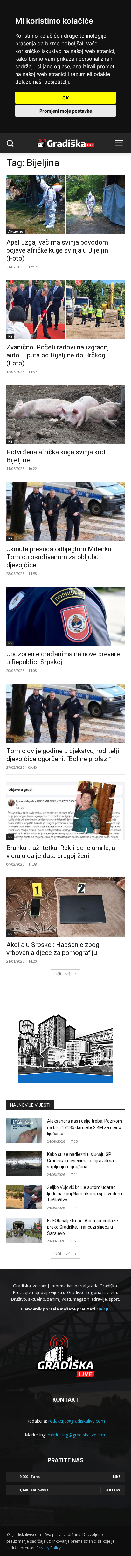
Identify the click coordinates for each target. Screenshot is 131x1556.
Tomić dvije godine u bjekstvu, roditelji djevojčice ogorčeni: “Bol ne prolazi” (62, 755)
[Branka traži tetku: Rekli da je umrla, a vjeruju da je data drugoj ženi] (65, 810)
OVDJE (102, 1309)
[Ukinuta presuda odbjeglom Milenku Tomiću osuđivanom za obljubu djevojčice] (65, 511)
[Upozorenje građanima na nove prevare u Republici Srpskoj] (65, 616)
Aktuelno (15, 231)
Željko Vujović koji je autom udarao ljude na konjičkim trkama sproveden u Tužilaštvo (85, 1193)
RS (10, 336)
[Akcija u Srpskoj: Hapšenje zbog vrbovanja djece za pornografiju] (65, 907)
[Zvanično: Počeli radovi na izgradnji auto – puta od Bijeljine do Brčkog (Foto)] (65, 309)
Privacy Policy (49, 1548)
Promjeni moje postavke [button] (65, 111)
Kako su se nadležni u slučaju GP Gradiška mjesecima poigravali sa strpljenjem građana (80, 1160)
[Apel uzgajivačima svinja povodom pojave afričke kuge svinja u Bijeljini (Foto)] (65, 204)
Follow (112, 1489)
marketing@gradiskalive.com (77, 1435)
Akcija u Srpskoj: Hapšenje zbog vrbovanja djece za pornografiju (52, 949)
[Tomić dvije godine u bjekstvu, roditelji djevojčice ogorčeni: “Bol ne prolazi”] (65, 713)
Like (116, 1476)
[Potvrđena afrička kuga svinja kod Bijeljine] (65, 414)
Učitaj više (63, 974)
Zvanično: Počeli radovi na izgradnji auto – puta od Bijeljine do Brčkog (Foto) (58, 355)
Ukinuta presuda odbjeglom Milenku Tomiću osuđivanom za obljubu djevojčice (58, 557)
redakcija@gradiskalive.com (76, 1421)
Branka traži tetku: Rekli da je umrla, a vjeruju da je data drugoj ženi (60, 852)
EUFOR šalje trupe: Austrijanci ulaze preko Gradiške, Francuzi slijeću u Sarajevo (82, 1227)
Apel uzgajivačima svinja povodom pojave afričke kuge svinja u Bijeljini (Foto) (58, 250)
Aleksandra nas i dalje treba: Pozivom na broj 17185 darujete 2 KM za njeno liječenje (84, 1127)
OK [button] (65, 97)
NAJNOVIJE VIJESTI (30, 1105)
